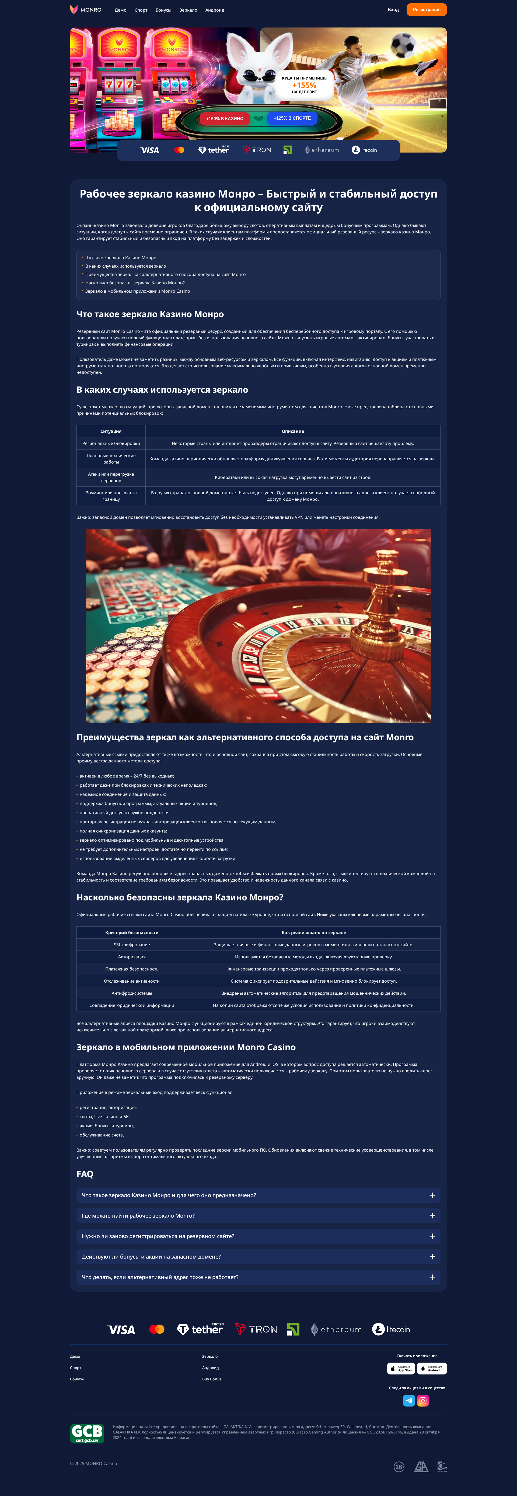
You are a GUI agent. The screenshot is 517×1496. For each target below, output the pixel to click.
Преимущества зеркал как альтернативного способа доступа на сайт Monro (165, 274)
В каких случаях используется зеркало (125, 266)
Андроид (214, 10)
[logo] (85, 9)
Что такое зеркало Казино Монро (120, 257)
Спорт (141, 10)
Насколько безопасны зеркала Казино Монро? (135, 282)
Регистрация (427, 9)
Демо (121, 10)
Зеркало (188, 10)
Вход (393, 9)
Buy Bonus (212, 1378)
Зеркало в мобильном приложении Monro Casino (137, 291)
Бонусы (164, 10)
